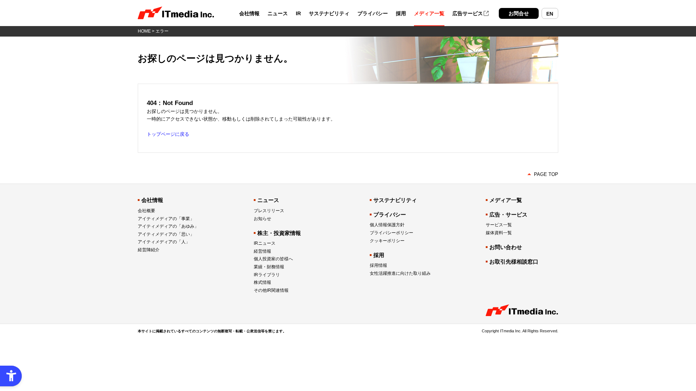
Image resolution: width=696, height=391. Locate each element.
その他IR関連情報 (271, 290)
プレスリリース (269, 210)
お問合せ (519, 13)
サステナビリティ (329, 13)
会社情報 (249, 13)
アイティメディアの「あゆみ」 (168, 226)
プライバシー (372, 13)
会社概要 (146, 210)
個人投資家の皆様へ (273, 258)
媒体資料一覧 (499, 232)
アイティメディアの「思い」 (166, 234)
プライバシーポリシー (391, 232)
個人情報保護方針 (387, 224)
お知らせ (262, 218)
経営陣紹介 (149, 249)
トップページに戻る (168, 134)
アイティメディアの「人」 (164, 241)
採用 (401, 13)
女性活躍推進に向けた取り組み (400, 273)
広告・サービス (508, 214)
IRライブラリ (267, 274)
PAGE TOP (546, 174)
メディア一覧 (429, 13)
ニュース (278, 13)
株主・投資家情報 (279, 233)
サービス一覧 (499, 224)
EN (549, 14)
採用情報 (378, 265)
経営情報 (262, 251)
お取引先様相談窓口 (513, 261)
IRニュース (265, 243)
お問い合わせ (505, 247)
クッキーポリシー (387, 240)
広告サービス (467, 13)
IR (298, 13)
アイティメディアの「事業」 (166, 218)
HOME (144, 31)
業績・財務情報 (269, 266)
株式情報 (262, 282)
